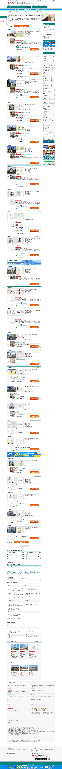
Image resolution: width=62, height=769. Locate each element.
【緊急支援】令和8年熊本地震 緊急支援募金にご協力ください (16, 0)
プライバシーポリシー (13, 762)
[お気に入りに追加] (40, 49)
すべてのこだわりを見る (50, 132)
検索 (53, 0)
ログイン (18, 3)
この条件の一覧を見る (38, 641)
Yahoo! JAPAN (39, 0)
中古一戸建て (29, 6)
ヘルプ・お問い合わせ (48, 762)
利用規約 (26, 762)
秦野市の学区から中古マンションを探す (35, 580)
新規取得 (23, 2)
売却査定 (39, 6)
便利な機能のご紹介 (43, 750)
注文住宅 (33, 6)
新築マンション (13, 6)
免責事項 (37, 762)
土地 (36, 6)
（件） (9, 554)
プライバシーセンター (21, 762)
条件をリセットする (52, 29)
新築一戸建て (24, 6)
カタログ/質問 (43, 6)
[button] (8, 646)
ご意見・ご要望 (42, 762)
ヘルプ (42, 0)
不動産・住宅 (9, 749)
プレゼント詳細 (14, 710)
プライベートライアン (51, 0)
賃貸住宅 (9, 6)
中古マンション (19, 6)
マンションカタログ (10, 755)
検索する (49, 141)
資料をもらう (34, 49)
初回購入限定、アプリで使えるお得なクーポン (27, 3)
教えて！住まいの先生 (17, 755)
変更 (53, 56)
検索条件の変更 (46, 53)
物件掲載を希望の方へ (32, 762)
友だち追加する (36, 750)
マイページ (50, 37)
